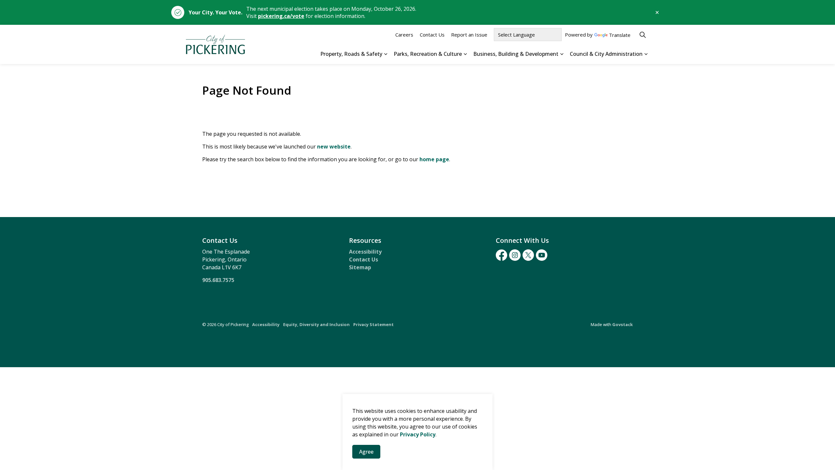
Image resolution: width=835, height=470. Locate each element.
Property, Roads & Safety (351, 53)
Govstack (622, 324)
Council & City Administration (606, 53)
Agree (366, 451)
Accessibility (365, 251)
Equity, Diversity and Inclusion (316, 324)
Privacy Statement (373, 324)
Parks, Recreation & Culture (428, 53)
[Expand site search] (642, 34)
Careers (404, 34)
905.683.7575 (218, 280)
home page (434, 159)
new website (334, 146)
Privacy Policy (417, 434)
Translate (619, 35)
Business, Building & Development (515, 53)
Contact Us (432, 34)
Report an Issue (469, 34)
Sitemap (360, 267)
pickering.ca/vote (281, 16)
